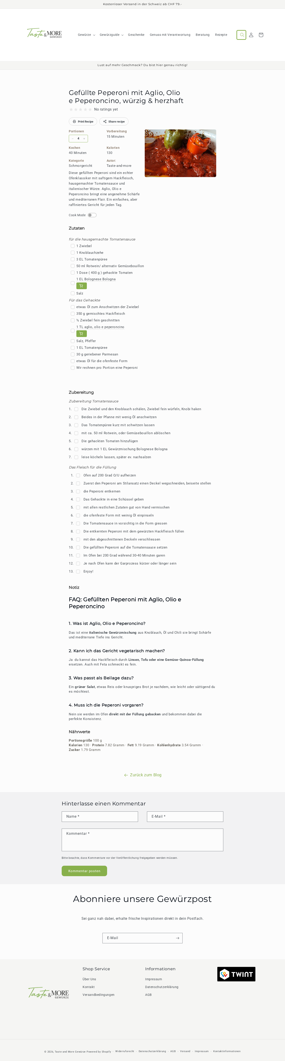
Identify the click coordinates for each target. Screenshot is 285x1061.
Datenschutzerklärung (162, 987)
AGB (148, 994)
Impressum (153, 979)
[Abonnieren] (177, 938)
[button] (86, 34)
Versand (185, 1051)
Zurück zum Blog (146, 775)
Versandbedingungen (99, 994)
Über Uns (89, 979)
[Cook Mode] (92, 215)
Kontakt (89, 987)
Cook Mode (77, 215)
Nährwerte (79, 731)
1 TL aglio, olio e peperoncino (100, 327)
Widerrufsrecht (124, 1051)
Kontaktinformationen (227, 1051)
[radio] (71, 109)
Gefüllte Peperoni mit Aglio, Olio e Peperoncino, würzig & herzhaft (126, 97)
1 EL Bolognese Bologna (96, 279)
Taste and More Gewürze (70, 1051)
